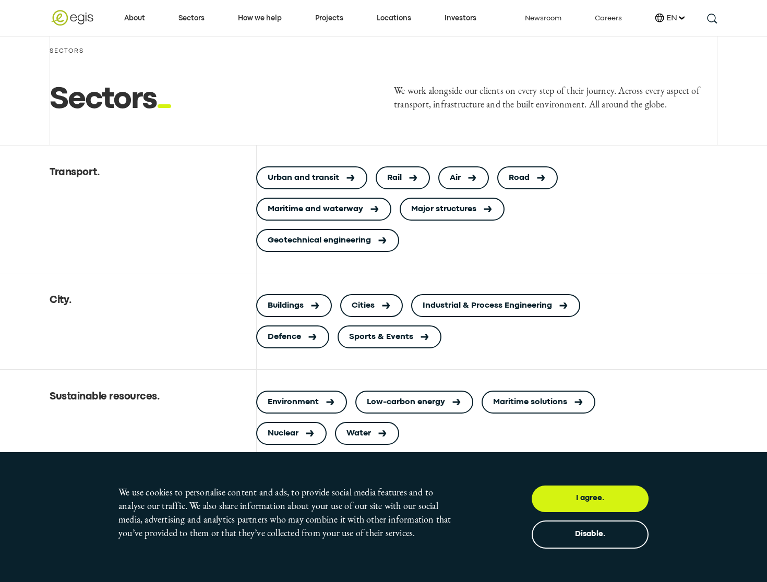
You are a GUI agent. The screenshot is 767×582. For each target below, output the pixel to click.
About (134, 18)
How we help (260, 18)
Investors (460, 18)
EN (671, 18)
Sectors (191, 18)
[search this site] (711, 18)
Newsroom (543, 18)
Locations (394, 18)
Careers (608, 18)
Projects (329, 18)
